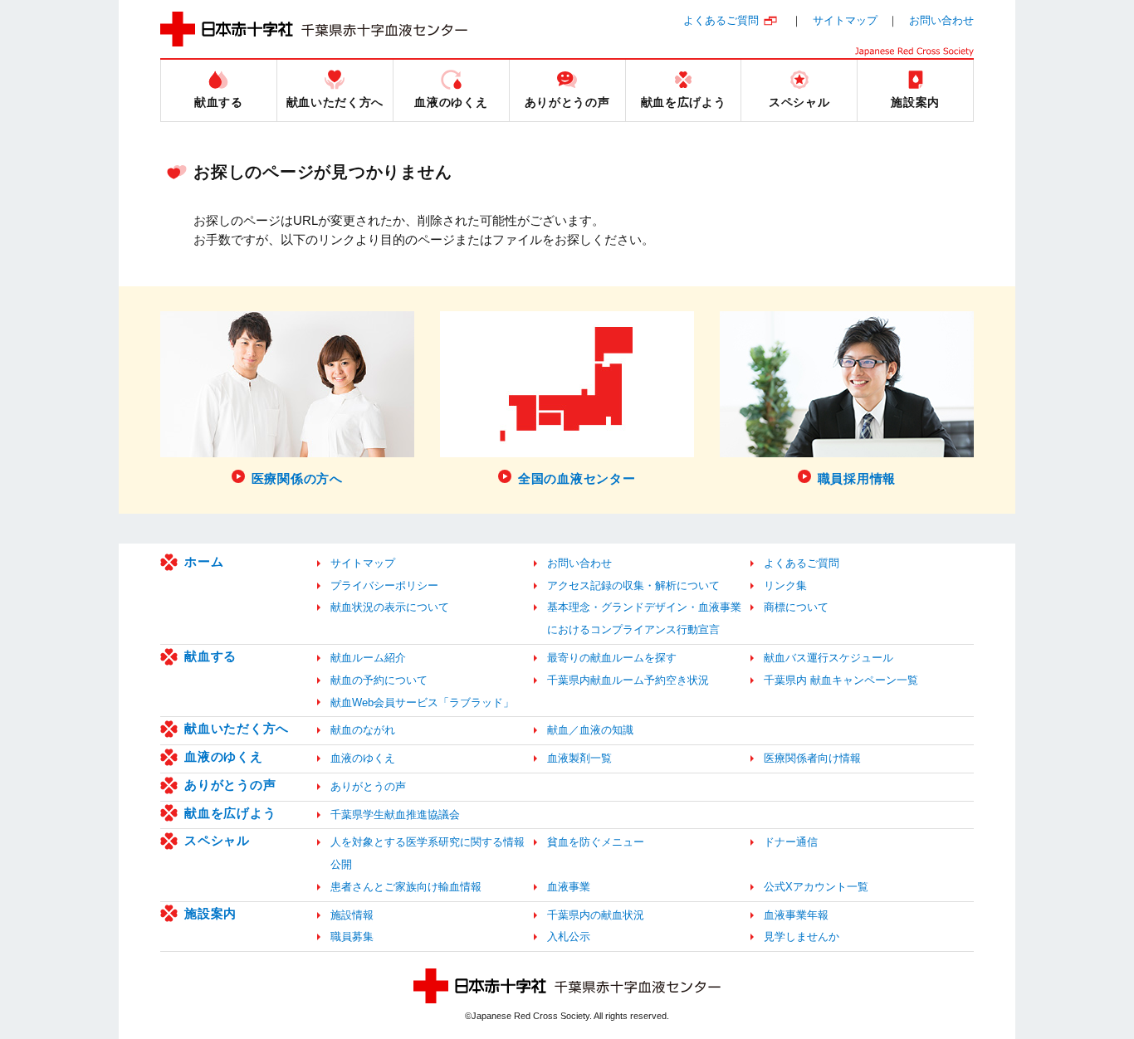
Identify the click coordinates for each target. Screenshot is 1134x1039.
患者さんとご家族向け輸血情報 (405, 886)
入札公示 (568, 936)
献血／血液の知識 (590, 730)
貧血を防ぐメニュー (595, 842)
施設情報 (352, 915)
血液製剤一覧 (579, 758)
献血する (210, 656)
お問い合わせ (941, 20)
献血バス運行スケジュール (828, 657)
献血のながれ (362, 730)
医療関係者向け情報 (812, 758)
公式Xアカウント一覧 (816, 886)
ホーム (203, 561)
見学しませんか (801, 936)
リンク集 (785, 585)
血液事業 (568, 886)
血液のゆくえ (223, 756)
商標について (796, 607)
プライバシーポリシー (384, 585)
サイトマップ (845, 20)
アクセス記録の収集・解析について (633, 585)
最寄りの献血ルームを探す (612, 657)
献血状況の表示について (389, 607)
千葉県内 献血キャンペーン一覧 (841, 680)
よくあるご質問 (721, 20)
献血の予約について (379, 680)
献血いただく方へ (236, 728)
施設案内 (210, 913)
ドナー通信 (791, 842)
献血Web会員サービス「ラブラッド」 (422, 702)
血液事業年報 (796, 915)
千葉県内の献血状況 (595, 915)
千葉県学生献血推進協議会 (395, 814)
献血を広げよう (230, 813)
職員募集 (352, 936)
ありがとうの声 (230, 785)
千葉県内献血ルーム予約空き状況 (628, 680)
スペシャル (217, 840)
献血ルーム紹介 (368, 657)
